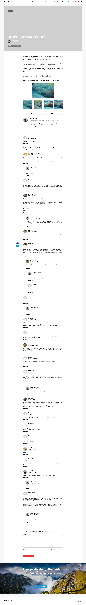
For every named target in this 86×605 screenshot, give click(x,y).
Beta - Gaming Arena (32, 153)
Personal (10, 11)
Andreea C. (30, 423)
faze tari (30, 447)
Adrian (29, 370)
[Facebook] (73, 2)
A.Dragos (32, 167)
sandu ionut (30, 136)
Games (29, 318)
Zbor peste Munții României (63, 1)
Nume (25, 549)
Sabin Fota (30, 412)
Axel (29, 343)
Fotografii (43, 1)
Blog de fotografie (51, 1)
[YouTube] (78, 2)
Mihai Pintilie (31, 470)
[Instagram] (76, 2)
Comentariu (26, 534)
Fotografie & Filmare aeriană (34, 1)
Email (38, 549)
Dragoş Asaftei (15, 40)
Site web (53, 549)
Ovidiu (29, 435)
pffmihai (30, 243)
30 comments (22, 41)
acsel (29, 230)
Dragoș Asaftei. (8, 1)
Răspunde (25, 143)
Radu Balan (30, 194)
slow (29, 357)
